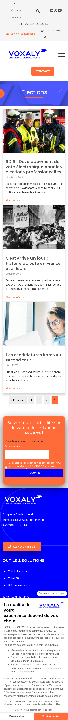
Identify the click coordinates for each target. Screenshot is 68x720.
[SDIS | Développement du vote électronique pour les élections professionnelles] (34, 157)
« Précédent (18, 399)
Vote (21, 200)
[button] (34, 24)
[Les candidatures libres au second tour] (34, 347)
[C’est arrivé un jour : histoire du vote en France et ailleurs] (34, 253)
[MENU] (61, 55)
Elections (11, 200)
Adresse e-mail (13, 445)
